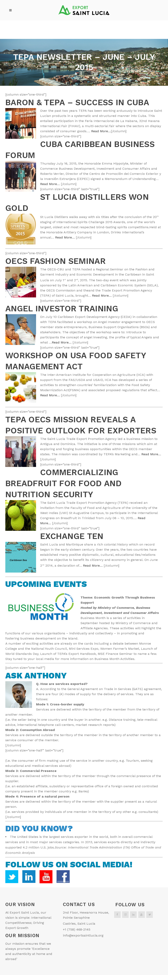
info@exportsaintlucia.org (83, 935)
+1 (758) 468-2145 (76, 929)
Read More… (101, 131)
